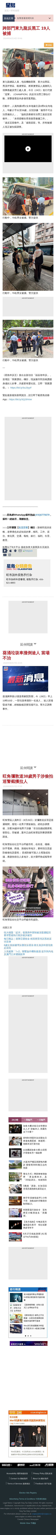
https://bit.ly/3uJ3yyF (21, 387)
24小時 (15, 1119)
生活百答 (23, 527)
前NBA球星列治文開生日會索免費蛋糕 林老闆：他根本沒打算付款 (35, 1141)
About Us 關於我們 (40, 1478)
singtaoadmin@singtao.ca (41, 1514)
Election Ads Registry (28, 1493)
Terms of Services (15, 1483)
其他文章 (8, 18)
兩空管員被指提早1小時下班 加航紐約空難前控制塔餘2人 (35, 1201)
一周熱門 (28, 1119)
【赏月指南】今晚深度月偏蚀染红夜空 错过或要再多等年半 (35, 1225)
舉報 (50, 45)
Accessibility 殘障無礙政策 (17, 1473)
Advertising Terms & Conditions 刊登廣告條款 (28, 1499)
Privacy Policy (39, 1473)
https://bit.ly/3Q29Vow (20, 399)
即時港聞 (15, 10)
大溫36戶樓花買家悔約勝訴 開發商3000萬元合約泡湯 (35, 1165)
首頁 (7, 10)
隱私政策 (48, 1473)
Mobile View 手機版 (28, 1523)
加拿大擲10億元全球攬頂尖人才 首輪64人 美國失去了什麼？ (35, 1129)
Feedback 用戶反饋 (43, 1483)
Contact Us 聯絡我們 (19, 1478)
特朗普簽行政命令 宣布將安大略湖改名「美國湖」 (35, 1213)
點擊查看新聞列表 (25, 18)
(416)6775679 (42, 514)
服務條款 (26, 1483)
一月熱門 (41, 1119)
